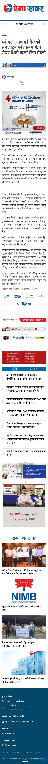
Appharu (25, 761)
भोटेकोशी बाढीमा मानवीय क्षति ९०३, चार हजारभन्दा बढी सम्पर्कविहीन (26, 401)
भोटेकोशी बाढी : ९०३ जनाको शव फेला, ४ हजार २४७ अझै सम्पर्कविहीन (26, 413)
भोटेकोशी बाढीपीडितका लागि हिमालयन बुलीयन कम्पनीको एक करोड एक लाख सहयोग (21, 572)
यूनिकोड (37, 752)
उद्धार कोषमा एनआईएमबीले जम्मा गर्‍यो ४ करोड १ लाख (22, 608)
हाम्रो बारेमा (15, 752)
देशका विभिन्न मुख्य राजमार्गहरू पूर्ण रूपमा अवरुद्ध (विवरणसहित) (24, 425)
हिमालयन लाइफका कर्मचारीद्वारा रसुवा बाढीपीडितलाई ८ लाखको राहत (18, 644)
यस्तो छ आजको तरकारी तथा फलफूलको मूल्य (26, 453)
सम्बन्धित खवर (24, 538)
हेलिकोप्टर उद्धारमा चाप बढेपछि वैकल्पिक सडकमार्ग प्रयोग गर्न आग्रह (23, 377)
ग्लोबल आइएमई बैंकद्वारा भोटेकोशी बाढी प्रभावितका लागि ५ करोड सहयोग (23, 680)
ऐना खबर (10, 77)
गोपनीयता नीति (27, 752)
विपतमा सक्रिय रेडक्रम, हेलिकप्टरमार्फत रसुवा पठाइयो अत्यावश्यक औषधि (25, 389)
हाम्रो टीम (6, 752)
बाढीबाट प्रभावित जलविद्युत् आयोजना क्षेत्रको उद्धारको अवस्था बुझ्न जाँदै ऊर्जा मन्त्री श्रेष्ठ (25, 439)
